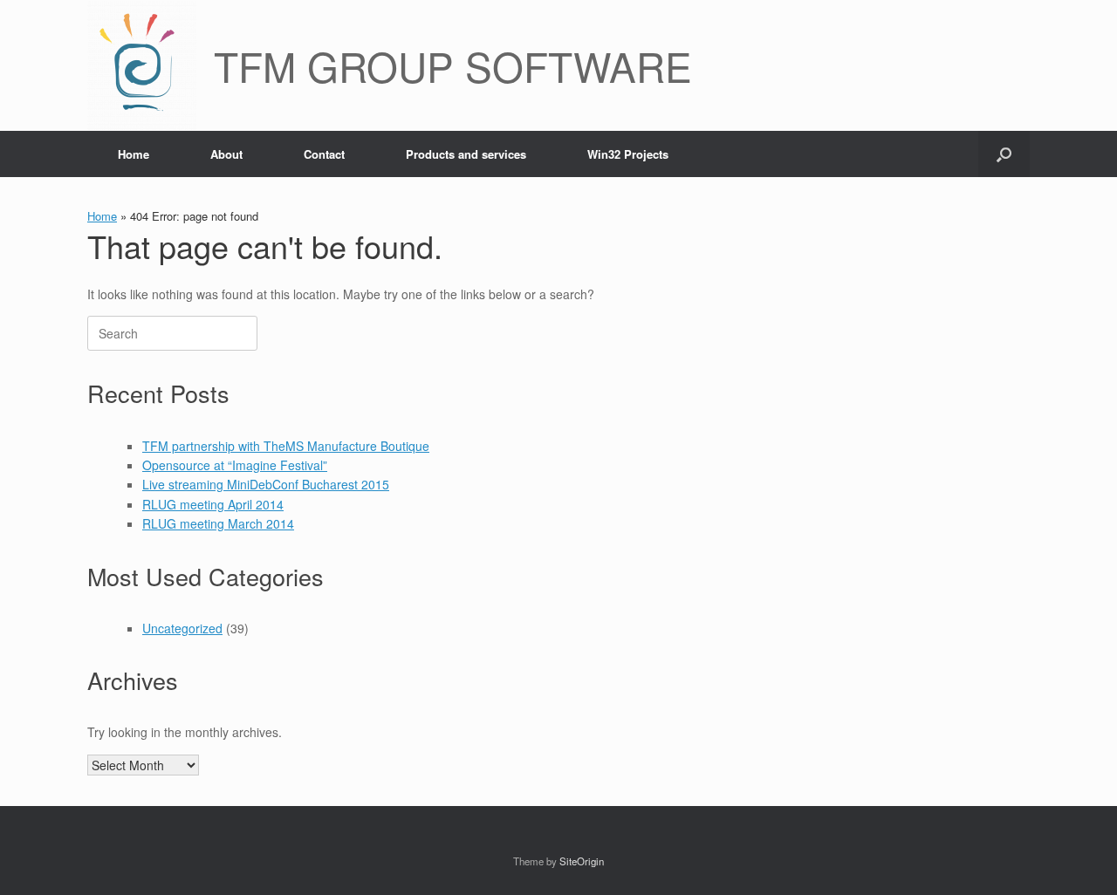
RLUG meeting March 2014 (218, 523)
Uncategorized (182, 628)
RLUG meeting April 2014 (213, 504)
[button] (1004, 154)
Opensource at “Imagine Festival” (234, 465)
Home (133, 154)
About (226, 154)
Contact (324, 154)
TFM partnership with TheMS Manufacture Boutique (285, 445)
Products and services (466, 154)
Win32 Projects (627, 154)
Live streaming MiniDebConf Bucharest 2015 (265, 484)
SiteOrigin (581, 861)
